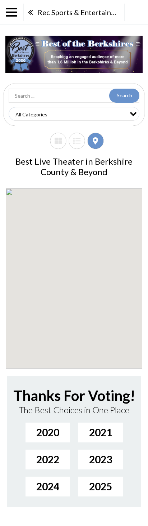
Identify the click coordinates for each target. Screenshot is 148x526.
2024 (47, 486)
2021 (100, 432)
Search (124, 95)
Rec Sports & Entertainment (81, 12)
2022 (47, 459)
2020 (47, 432)
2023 (100, 459)
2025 (100, 486)
